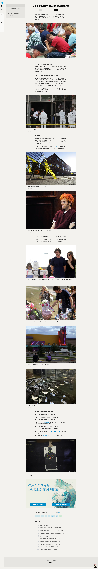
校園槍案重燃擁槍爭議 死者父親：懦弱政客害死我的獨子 (52, 533)
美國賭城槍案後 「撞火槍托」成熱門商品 (49, 549)
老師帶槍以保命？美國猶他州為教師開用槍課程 (50, 528)
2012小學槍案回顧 (44, 525)
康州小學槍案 (55, 146)
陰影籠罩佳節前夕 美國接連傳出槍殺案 (49, 547)
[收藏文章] (51, 10)
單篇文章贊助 (38, 504)
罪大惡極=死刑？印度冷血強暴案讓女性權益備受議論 (52, 530)
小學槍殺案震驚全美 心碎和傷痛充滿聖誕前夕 (50, 541)
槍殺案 (57, 138)
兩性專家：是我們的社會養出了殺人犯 (48, 536)
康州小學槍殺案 (46, 435)
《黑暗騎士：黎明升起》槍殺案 (55, 431)
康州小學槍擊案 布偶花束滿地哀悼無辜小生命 (50, 538)
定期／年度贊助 (61, 504)
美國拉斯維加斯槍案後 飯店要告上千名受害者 (50, 544)
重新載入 (50, 562)
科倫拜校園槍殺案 (45, 422)
